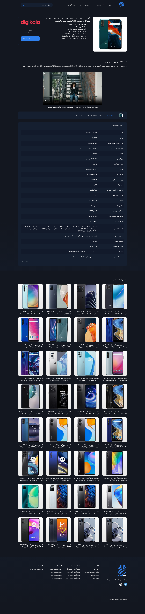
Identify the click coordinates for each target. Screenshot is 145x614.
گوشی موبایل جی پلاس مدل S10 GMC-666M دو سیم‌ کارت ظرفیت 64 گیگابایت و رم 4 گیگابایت (58, 346)
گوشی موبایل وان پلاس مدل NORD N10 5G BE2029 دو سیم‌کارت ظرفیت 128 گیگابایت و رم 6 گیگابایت (31, 413)
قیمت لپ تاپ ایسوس (55, 569)
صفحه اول (112, 5)
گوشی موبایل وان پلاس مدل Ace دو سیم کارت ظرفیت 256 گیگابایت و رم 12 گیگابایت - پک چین (87, 413)
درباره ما (96, 569)
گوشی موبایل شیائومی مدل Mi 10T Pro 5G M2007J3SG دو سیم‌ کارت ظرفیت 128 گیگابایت (115, 513)
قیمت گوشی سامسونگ (73, 569)
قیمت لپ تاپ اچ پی (56, 572)
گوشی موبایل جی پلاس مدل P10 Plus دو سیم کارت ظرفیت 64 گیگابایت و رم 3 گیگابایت (115, 346)
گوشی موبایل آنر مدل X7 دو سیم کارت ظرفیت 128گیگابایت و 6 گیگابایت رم (87, 446)
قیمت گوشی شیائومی (74, 575)
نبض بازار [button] (100, 5)
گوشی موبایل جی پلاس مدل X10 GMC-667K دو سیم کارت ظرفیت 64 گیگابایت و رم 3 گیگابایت (115, 379)
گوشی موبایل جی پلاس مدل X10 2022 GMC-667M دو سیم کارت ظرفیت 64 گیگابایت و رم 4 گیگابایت (31, 379)
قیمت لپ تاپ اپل (56, 578)
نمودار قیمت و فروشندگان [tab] (94, 115)
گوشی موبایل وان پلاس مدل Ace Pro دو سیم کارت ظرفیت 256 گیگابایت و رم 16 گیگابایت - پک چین (59, 413)
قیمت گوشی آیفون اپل (73, 572)
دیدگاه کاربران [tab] (80, 115)
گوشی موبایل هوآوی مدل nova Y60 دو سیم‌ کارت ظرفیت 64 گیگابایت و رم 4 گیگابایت (31, 513)
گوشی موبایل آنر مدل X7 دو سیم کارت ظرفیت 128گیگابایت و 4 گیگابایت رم (59, 446)
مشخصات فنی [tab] (110, 115)
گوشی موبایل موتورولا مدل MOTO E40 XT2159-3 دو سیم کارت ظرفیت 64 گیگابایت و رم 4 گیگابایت (31, 546)
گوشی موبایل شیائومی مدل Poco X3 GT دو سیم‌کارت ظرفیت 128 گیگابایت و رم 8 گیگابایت (59, 513)
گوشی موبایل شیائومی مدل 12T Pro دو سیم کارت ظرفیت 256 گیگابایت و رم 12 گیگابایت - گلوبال (87, 546)
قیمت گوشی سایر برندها (73, 578)
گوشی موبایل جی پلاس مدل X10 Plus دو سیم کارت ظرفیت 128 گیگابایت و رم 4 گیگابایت (31, 313)
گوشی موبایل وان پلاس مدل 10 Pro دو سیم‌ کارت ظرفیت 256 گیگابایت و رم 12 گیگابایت (87, 313)
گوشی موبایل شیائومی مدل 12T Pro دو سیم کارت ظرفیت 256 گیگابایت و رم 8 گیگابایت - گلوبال (115, 546)
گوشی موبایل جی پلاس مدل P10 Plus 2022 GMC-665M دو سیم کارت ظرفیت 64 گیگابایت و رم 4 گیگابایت (115, 446)
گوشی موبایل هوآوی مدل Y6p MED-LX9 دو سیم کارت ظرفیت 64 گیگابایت (115, 479)
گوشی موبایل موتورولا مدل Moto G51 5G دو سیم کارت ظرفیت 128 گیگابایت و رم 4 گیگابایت (58, 479)
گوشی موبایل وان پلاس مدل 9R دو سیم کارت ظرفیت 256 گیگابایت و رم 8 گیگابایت (87, 346)
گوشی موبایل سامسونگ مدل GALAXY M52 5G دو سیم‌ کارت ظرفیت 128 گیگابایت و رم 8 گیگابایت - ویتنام (59, 546)
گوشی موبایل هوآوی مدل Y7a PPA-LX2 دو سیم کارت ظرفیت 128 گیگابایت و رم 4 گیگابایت (86, 479)
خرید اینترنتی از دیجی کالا (30, 38)
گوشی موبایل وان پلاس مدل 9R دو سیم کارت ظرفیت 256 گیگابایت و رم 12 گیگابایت (87, 379)
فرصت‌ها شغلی (94, 575)
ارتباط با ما (96, 578)
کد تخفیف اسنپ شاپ (36, 569)
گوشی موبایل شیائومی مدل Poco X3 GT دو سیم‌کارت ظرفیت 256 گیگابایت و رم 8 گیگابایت (87, 513)
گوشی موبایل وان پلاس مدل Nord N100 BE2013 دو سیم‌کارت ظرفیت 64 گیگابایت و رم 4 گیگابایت (59, 313)
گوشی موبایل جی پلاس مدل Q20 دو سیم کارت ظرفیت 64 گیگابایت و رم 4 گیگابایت (115, 312)
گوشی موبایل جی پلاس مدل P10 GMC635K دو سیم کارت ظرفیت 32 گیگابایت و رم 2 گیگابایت (32, 346)
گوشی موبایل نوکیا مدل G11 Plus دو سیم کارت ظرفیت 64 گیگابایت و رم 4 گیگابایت (30, 446)
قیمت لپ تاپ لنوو (56, 575)
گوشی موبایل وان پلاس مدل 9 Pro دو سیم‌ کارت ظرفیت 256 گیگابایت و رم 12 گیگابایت (58, 379)
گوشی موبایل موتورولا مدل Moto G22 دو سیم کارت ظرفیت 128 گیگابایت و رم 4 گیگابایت (31, 479)
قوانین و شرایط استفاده (92, 572)
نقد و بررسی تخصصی (86, 5)
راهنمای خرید (71, 5)
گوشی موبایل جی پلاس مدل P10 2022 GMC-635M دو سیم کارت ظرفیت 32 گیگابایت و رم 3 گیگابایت (115, 413)
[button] (61, 5)
